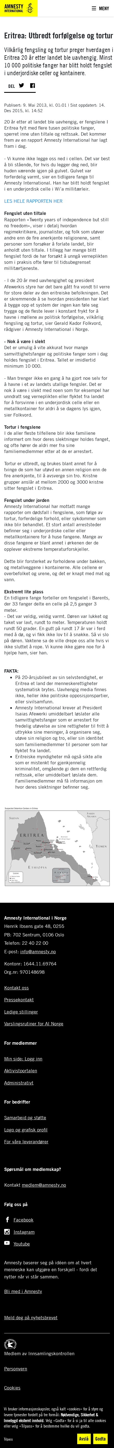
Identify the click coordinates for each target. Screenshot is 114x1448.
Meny (104, 8)
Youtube (22, 1244)
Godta (100, 1439)
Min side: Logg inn (23, 1059)
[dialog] (57, 1425)
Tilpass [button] (8, 1439)
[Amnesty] (19, 7)
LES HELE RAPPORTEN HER (33, 201)
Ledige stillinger (21, 1012)
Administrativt (18, 1083)
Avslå (84, 1439)
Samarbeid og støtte (25, 1117)
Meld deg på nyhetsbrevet (31, 1317)
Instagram (24, 1232)
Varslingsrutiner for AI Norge (33, 1023)
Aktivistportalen (20, 1070)
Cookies (12, 1388)
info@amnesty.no (38, 951)
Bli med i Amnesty (23, 1291)
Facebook (23, 1220)
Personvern (15, 1368)
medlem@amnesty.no (44, 1185)
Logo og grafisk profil (26, 1130)
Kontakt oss (16, 988)
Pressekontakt (19, 999)
